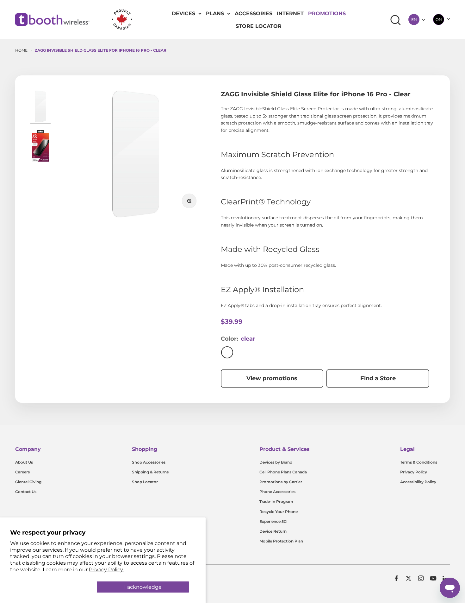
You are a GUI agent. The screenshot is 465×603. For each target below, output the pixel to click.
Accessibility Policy (418, 481)
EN (414, 19)
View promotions (271, 378)
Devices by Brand (275, 462)
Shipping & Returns (150, 472)
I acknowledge (143, 587)
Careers (22, 472)
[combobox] (413, 19)
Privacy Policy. (106, 570)
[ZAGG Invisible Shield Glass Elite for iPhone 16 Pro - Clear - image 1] (40, 107)
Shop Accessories (148, 462)
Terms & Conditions (418, 462)
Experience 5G (273, 521)
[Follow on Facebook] (396, 578)
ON (439, 19)
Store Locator (259, 26)
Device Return (273, 531)
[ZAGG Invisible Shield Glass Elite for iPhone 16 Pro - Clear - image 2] (40, 147)
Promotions (327, 13)
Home (21, 50)
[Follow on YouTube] (433, 578)
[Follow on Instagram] (421, 578)
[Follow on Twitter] (408, 578)
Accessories (253, 13)
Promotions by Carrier (280, 481)
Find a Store (378, 378)
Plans (215, 13)
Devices (183, 13)
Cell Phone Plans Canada (283, 472)
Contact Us (25, 491)
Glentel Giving (28, 481)
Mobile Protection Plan (281, 541)
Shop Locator (145, 481)
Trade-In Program (276, 501)
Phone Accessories (277, 491)
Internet (290, 13)
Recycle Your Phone (278, 511)
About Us (24, 462)
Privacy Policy (413, 472)
